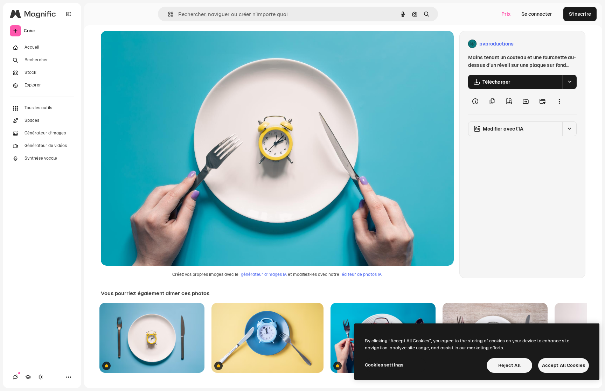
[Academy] (28, 377)
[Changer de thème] (40, 377)
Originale (147, 44)
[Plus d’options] (559, 102)
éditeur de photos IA (362, 274)
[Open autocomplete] (168, 14)
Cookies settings (384, 365)
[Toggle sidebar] (68, 14)
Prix (506, 14)
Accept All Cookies (563, 365)
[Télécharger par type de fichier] (570, 82)
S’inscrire (580, 14)
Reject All (509, 365)
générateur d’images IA (264, 274)
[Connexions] (15, 377)
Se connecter (536, 14)
